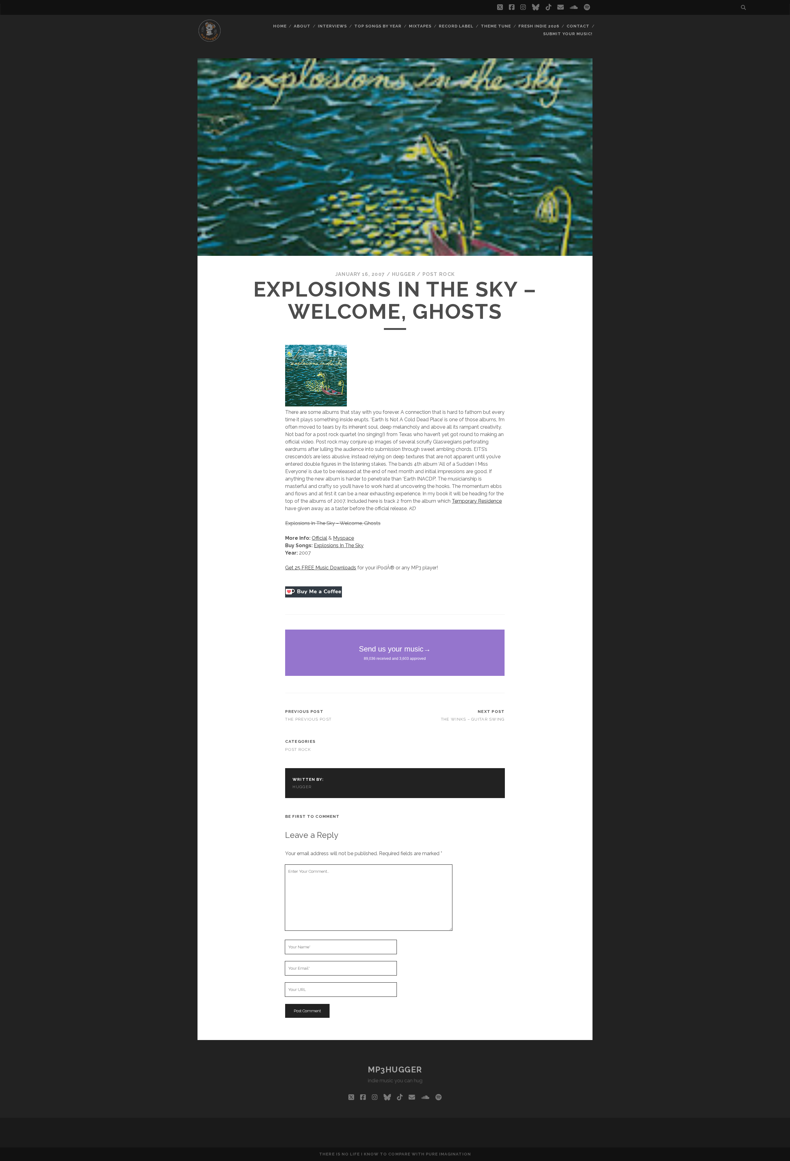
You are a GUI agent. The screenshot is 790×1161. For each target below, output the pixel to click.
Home (280, 26)
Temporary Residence (477, 501)
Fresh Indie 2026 (538, 26)
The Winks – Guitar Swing (473, 719)
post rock (438, 274)
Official (319, 538)
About (302, 26)
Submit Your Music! (567, 33)
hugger (403, 274)
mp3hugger (395, 1069)
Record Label (456, 26)
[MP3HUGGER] (210, 39)
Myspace (343, 538)
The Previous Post (308, 719)
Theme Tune (496, 26)
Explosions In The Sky (339, 545)
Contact (578, 26)
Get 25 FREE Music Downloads (320, 568)
